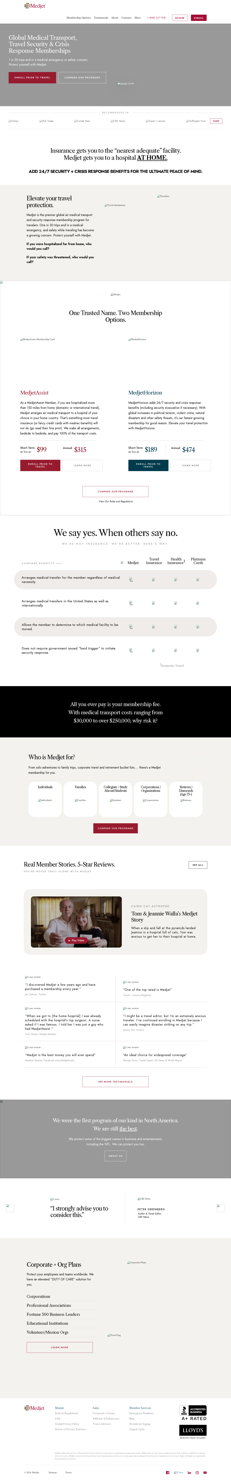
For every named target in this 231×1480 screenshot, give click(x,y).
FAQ (57, 1418)
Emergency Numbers (141, 1413)
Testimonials (101, 18)
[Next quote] (221, 1208)
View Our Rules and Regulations (116, 501)
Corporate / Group (104, 1413)
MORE (216, 121)
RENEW (180, 18)
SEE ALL (198, 865)
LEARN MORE (82, 465)
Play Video (76, 940)
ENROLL (199, 18)
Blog (131, 1418)
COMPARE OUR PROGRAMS (82, 77)
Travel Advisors (102, 1424)
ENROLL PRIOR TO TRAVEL (32, 77)
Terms (68, 1472)
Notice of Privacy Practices (70, 1429)
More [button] (138, 18)
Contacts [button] (126, 18)
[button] (79, 18)
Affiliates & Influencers (106, 1418)
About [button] (114, 18)
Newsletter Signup (140, 1424)
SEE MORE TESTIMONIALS (115, 1081)
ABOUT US (115, 1156)
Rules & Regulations (66, 1413)
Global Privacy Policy (67, 1424)
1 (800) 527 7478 (156, 18)
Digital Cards (136, 1429)
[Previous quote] (10, 1208)
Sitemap (53, 1472)
